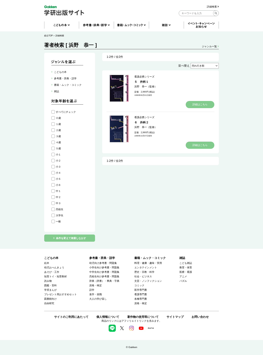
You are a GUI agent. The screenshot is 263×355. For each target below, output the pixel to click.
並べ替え (184, 65)
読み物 (48, 281)
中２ (58, 197)
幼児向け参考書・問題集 (103, 263)
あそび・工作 (51, 272)
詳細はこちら (200, 104)
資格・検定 (95, 285)
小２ (58, 160)
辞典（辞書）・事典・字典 (104, 281)
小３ (58, 166)
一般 (58, 221)
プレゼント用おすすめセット (60, 294)
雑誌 (182, 257)
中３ (58, 203)
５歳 (58, 148)
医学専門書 (140, 290)
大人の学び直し (98, 299)
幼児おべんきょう (54, 267)
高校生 (59, 209)
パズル (183, 281)
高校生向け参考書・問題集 (104, 276)
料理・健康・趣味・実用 (148, 263)
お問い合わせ (200, 316)
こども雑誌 (185, 263)
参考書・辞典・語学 (102, 257)
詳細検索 (212, 6)
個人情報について (107, 316)
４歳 (58, 142)
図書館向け (50, 299)
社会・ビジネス (143, 276)
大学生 (59, 215)
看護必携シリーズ (144, 76)
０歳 (58, 118)
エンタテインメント (145, 267)
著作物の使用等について (143, 316)
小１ (58, 154)
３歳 (58, 136)
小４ (58, 172)
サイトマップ (175, 316)
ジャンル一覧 (210, 46)
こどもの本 (51, 257)
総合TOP (48, 35)
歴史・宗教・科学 (144, 272)
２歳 (58, 130)
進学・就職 (95, 294)
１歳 (58, 124)
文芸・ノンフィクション (148, 281)
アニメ (183, 276)
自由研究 (49, 303)
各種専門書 (140, 299)
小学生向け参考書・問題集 (104, 267)
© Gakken (131, 347)
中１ (58, 191)
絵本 (46, 263)
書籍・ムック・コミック (150, 257)
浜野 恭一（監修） (145, 86)
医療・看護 (185, 272)
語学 (91, 290)
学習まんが (50, 290)
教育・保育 (185, 267)
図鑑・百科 (50, 285)
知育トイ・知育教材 (55, 276)
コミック (139, 285)
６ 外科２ (141, 122)
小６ (58, 184)
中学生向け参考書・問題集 (104, 272)
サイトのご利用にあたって (71, 316)
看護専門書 (140, 294)
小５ (58, 178)
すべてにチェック (66, 111)
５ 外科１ (141, 81)
